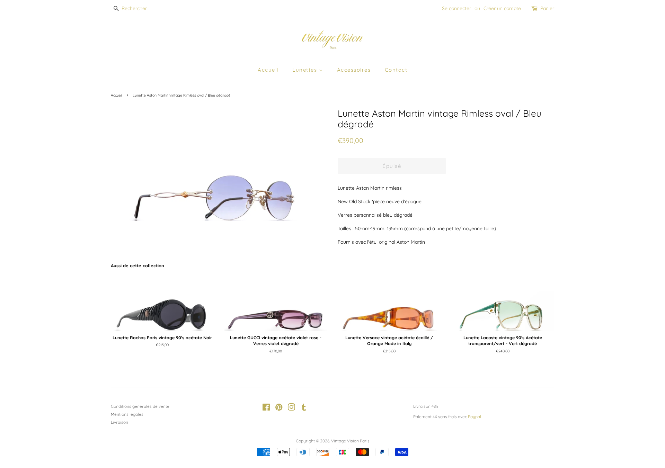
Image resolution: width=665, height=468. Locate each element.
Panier (547, 8)
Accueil (268, 69)
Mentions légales (127, 414)
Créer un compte (502, 8)
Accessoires (354, 69)
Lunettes (305, 69)
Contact (396, 69)
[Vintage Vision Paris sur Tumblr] (304, 408)
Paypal (474, 416)
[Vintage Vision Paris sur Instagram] (291, 408)
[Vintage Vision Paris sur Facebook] (266, 408)
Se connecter (456, 8)
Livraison (119, 422)
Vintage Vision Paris (350, 440)
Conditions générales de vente (140, 406)
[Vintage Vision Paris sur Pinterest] (279, 408)
